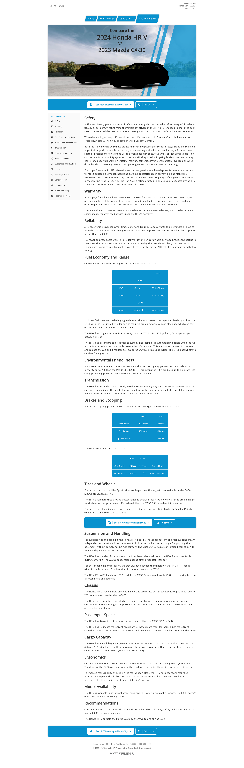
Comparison (59, 116)
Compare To (126, 18)
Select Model (107, 18)
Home (91, 18)
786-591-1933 (190, 8)
